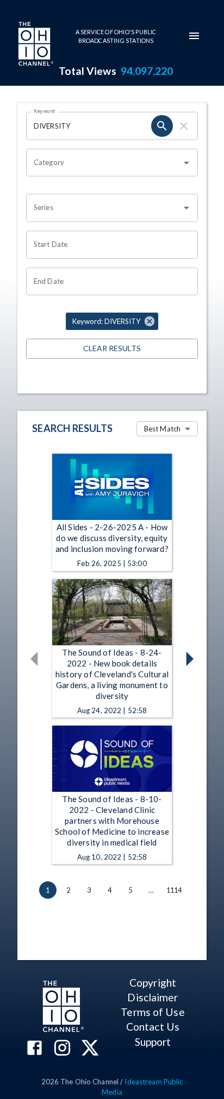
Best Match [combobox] (162, 428)
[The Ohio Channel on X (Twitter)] (89, 1048)
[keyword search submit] (162, 126)
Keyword (44, 110)
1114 (174, 890)
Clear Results (112, 348)
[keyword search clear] (184, 126)
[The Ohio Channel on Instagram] (62, 1048)
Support (153, 1042)
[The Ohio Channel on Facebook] (34, 1048)
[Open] (186, 162)
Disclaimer (152, 997)
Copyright (152, 982)
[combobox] (104, 163)
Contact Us (152, 1026)
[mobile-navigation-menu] (194, 36)
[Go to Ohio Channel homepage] (34, 45)
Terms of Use (152, 1012)
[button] (112, 321)
